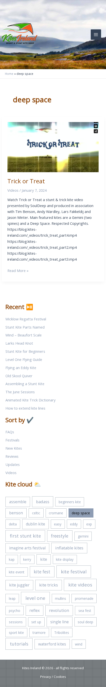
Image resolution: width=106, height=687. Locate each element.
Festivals (12, 439)
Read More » (18, 270)
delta (13, 524)
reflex (34, 610)
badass (42, 501)
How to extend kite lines (25, 408)
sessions (16, 622)
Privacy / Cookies (53, 676)
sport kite (16, 632)
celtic (36, 513)
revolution (59, 610)
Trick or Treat (26, 181)
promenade (84, 598)
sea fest (84, 610)
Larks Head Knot (19, 343)
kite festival (74, 571)
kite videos (80, 585)
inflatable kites (69, 548)
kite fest (42, 572)
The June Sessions (20, 391)
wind (78, 644)
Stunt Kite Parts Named (25, 327)
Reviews (11, 456)
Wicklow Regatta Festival (25, 318)
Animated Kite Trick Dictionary (30, 399)
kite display (64, 559)
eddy (74, 524)
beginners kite (70, 502)
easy (57, 524)
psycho (14, 610)
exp (89, 524)
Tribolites (61, 632)
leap (12, 598)
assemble (17, 501)
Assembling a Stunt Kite (24, 383)
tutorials (19, 644)
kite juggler (19, 585)
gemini (83, 536)
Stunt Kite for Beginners (25, 351)
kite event (16, 572)
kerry (27, 559)
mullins (60, 598)
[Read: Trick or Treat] (53, 146)
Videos (12, 190)
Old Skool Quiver (19, 375)
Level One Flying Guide (23, 359)
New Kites (13, 448)
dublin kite (35, 524)
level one (35, 598)
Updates (12, 464)
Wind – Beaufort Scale (23, 335)
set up (36, 622)
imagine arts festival (27, 548)
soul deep (85, 622)
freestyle (59, 536)
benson (16, 513)
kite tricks (48, 585)
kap (12, 559)
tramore (39, 632)
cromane (56, 513)
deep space (81, 513)
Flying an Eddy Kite (20, 367)
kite (43, 559)
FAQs (9, 431)
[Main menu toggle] (96, 34)
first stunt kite (25, 536)
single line (59, 622)
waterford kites (52, 644)
